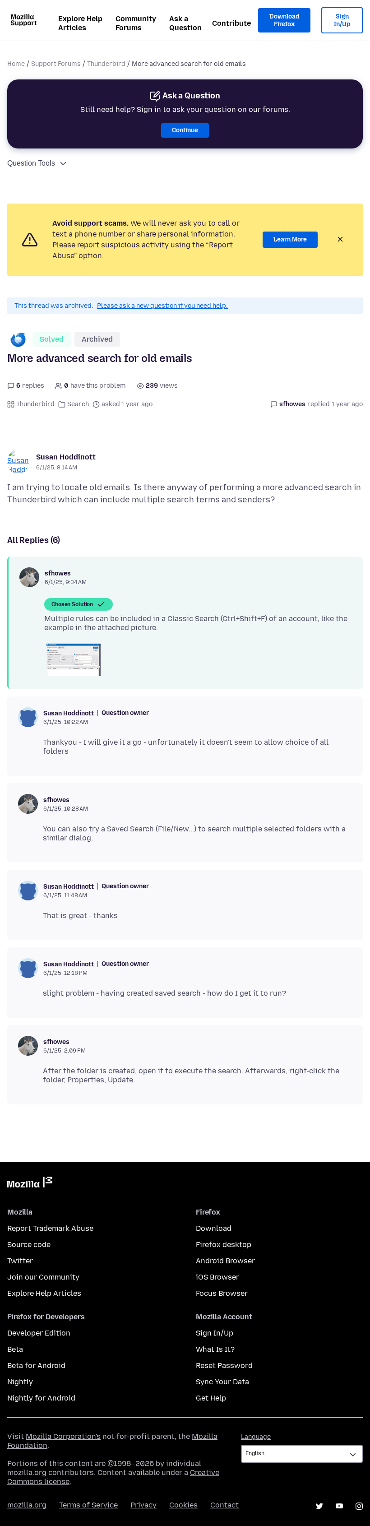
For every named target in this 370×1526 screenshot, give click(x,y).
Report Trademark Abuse (50, 1228)
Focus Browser (222, 1293)
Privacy (143, 1505)
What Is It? (215, 1349)
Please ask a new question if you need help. (162, 306)
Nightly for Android (41, 1398)
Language (256, 1437)
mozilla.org (26, 1505)
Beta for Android (36, 1365)
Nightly (20, 1382)
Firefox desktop (223, 1244)
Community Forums (136, 23)
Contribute (231, 23)
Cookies (183, 1505)
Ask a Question (185, 23)
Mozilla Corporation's (63, 1436)
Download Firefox (284, 20)
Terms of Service (88, 1505)
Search (78, 404)
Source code (29, 1244)
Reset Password (224, 1365)
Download (213, 1228)
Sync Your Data (222, 1382)
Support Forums (56, 64)
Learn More (290, 239)
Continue (185, 130)
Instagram (359, 1506)
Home (16, 64)
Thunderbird (106, 64)
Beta (15, 1349)
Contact (224, 1505)
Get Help (211, 1398)
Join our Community (43, 1277)
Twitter (20, 1261)
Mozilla (29, 1184)
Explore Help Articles (80, 23)
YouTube (339, 1506)
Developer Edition (38, 1333)
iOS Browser (217, 1277)
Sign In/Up (342, 20)
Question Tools (31, 163)
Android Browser (225, 1261)
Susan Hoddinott (66, 457)
